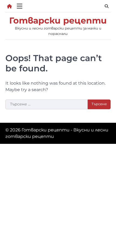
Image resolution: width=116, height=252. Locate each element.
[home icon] (9, 6)
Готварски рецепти (58, 20)
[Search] (107, 6)
